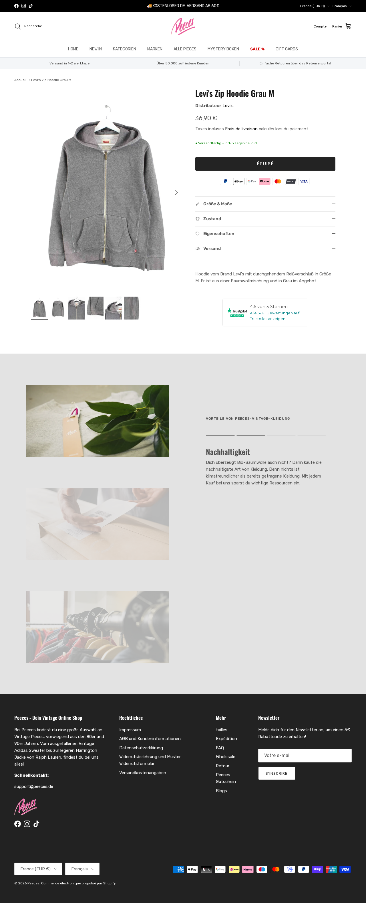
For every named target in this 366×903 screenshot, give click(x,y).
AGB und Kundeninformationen (150, 738)
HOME (73, 49)
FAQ (220, 747)
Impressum (130, 729)
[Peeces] (183, 26)
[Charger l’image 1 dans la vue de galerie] (107, 189)
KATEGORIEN (124, 49)
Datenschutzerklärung (141, 747)
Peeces (33, 883)
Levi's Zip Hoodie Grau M (51, 80)
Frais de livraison (241, 128)
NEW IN (95, 49)
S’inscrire (277, 773)
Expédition (226, 738)
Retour (222, 765)
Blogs (221, 790)
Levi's (228, 105)
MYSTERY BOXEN (223, 49)
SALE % (257, 49)
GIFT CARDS (287, 49)
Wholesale (225, 756)
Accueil (20, 80)
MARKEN (154, 49)
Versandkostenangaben (142, 772)
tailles (221, 729)
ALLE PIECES (185, 49)
